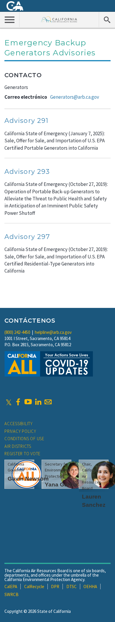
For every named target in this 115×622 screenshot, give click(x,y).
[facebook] (18, 402)
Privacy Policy (20, 431)
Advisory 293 (27, 172)
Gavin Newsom (28, 479)
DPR (55, 586)
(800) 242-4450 (17, 332)
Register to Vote (22, 453)
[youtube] (28, 402)
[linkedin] (38, 402)
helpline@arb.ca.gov (53, 332)
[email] (48, 402)
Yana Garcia (61, 484)
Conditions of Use (24, 438)
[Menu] (9, 19)
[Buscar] (107, 19)
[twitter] (9, 402)
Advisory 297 (27, 237)
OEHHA (90, 586)
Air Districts (17, 446)
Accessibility (18, 423)
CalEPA (10, 586)
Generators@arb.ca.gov (74, 97)
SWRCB (11, 594)
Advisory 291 (26, 121)
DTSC (71, 586)
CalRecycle (34, 586)
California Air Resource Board (59, 19)
